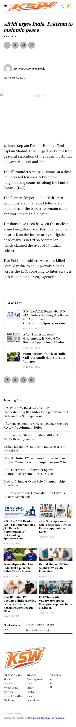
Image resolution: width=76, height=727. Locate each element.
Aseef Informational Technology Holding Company (45, 718)
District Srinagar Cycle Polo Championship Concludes (34, 483)
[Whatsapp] (69, 6)
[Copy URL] (31, 45)
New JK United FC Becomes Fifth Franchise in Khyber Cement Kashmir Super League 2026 (20, 604)
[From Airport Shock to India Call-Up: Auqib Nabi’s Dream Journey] (13, 357)
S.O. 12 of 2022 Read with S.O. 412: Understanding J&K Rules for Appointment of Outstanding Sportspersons (46, 317)
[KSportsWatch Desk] (9, 68)
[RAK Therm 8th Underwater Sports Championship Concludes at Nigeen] (55, 587)
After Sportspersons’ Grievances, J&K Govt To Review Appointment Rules (43, 338)
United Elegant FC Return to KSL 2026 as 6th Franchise (55, 568)
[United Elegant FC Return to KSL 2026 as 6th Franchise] (55, 554)
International (10, 36)
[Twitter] (50, 686)
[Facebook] (7, 45)
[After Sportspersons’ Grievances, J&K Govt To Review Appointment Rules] (13, 337)
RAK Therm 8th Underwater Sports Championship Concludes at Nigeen (55, 602)
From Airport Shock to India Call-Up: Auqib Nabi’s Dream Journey (44, 358)
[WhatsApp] (23, 45)
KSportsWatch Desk (31, 68)
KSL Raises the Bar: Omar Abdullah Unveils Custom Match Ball (34, 495)
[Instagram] (50, 683)
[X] (15, 45)
